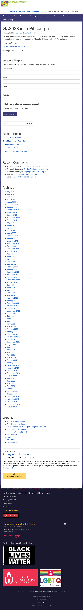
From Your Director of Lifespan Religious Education (26, 427)
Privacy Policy (41, 599)
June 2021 (11, 350)
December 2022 (13, 303)
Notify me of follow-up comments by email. (21, 104)
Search (22, 12)
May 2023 (10, 290)
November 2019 (13, 399)
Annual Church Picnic (11, 148)
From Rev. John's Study (16, 424)
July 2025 (10, 223)
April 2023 (11, 293)
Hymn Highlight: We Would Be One (15, 141)
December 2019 (13, 396)
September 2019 (13, 404)
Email (5, 86)
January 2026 (12, 207)
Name (5, 77)
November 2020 (13, 368)
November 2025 (13, 212)
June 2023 (11, 288)
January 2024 (12, 269)
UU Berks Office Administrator (26, 33)
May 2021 (10, 352)
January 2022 (12, 332)
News (22, 16)
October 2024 (12, 246)
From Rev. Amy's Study (16, 421)
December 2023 (13, 272)
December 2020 (13, 365)
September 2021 (13, 342)
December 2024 (13, 241)
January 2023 (12, 300)
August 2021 (12, 345)
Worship (33, 16)
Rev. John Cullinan (32, 458)
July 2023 (10, 285)
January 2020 (12, 394)
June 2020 (11, 381)
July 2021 (10, 347)
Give (28, 12)
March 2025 (11, 233)
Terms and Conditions (41, 596)
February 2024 (12, 267)
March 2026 (11, 202)
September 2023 (13, 280)
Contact (35, 12)
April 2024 (11, 262)
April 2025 (11, 230)
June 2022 (11, 319)
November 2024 (13, 243)
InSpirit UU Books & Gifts (41, 605)
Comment (7, 69)
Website (6, 95)
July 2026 (10, 192)
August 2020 (12, 376)
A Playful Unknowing (17, 454)
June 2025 (11, 225)
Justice (54, 16)
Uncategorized (12, 442)
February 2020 (12, 391)
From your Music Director (16, 429)
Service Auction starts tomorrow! (36, 169)
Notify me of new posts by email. (17, 109)
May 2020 (10, 383)
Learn (44, 16)
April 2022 (11, 324)
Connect (66, 16)
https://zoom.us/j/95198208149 (14, 47)
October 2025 (12, 215)
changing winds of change (12, 144)
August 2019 (12, 407)
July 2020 (10, 378)
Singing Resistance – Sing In (35, 172)
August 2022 (12, 313)
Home (5, 16)
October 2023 (12, 277)
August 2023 (12, 282)
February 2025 (12, 236)
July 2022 (10, 316)
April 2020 (11, 386)
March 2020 (11, 389)
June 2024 (11, 256)
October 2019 (12, 402)
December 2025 (13, 210)
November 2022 (13, 306)
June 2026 (11, 194)
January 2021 (12, 363)
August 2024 (12, 251)
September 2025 (13, 218)
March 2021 (11, 358)
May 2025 (10, 228)
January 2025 (12, 238)
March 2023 (11, 295)
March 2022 (11, 326)
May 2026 (10, 197)
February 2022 (12, 329)
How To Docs (12, 434)
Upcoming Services (14, 477)
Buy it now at (9, 535)
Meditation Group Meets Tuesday (15, 151)
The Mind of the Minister (12, 137)
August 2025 (12, 220)
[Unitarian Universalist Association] (21, 578)
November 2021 (13, 337)
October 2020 (12, 370)
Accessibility (42, 602)
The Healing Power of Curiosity (35, 166)
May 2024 (10, 259)
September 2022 (13, 311)
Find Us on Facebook (10, 510)
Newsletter (11, 440)
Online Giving (8, 20)
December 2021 (13, 334)
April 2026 (11, 199)
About (12, 16)
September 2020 (13, 373)
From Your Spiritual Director (17, 432)
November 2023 (13, 275)
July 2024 (10, 254)
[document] (41, 253)
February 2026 (12, 205)
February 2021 (12, 360)
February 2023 (12, 298)
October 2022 (12, 308)
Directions (13, 12)
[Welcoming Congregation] (51, 578)
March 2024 (11, 264)
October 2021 (12, 339)
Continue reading (8, 468)
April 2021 (11, 355)
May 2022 (10, 321)
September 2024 (13, 249)
